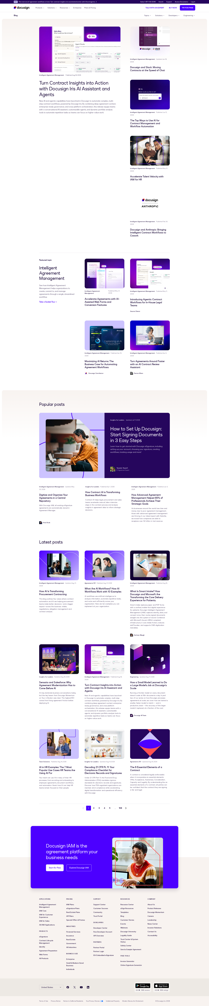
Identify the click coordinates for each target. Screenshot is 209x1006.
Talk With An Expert (155, 8)
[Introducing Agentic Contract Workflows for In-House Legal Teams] (150, 273)
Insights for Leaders (117, 420)
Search (161, 2)
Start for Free (55, 867)
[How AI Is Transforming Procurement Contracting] (59, 565)
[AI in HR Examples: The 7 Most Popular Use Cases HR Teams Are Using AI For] (59, 744)
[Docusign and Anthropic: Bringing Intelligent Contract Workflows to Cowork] (150, 204)
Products (39, 8)
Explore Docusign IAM (79, 867)
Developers (173, 15)
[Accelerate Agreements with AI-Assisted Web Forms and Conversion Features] (104, 273)
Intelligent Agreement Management (51, 75)
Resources (64, 8)
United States (47, 987)
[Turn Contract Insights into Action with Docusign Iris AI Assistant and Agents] (79, 49)
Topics (146, 15)
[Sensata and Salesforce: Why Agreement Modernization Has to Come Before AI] (59, 659)
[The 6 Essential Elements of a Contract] (150, 744)
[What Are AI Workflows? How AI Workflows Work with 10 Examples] (104, 565)
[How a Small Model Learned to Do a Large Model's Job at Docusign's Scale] (150, 659)
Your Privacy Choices (93, 1001)
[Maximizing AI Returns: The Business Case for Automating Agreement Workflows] (104, 335)
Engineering (188, 15)
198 (120, 808)
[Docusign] (22, 7)
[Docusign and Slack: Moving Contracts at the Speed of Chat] (150, 41)
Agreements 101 (90, 583)
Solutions (51, 8)
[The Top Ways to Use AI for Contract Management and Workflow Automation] (150, 94)
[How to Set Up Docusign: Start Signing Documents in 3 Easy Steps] (71, 445)
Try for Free (187, 8)
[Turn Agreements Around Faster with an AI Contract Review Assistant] (150, 335)
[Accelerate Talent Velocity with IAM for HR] (150, 151)
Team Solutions (44, 762)
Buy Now (173, 8)
